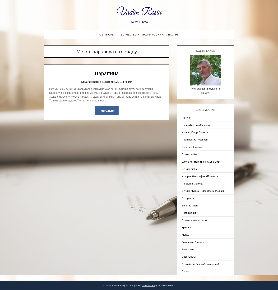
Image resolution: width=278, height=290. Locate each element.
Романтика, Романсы (193, 242)
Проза (185, 271)
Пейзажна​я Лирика (192, 183)
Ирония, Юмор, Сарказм (195, 132)
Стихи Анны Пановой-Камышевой (200, 264)
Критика (186, 227)
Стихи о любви (190, 168)
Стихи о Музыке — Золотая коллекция (203, 190)
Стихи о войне (189, 154)
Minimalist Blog (149, 285)
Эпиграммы (188, 249)
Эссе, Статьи (189, 256)
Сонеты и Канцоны (192, 146)
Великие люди (190, 205)
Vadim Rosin (139, 12)
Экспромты (188, 198)
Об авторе (106, 34)
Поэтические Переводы (195, 139)
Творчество (128, 34)
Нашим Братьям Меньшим (196, 125)
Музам (185, 234)
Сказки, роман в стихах (194, 220)
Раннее (186, 117)
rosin (129, 81)
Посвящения (189, 212)
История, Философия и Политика (200, 176)
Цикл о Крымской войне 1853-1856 (201, 161)
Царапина (107, 73)
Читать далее (107, 110)
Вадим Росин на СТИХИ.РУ (160, 34)
